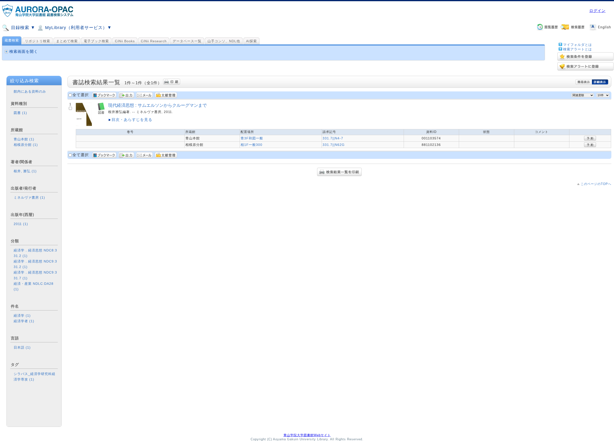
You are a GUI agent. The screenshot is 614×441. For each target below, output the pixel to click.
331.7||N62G (334, 145)
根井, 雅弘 (25, 171)
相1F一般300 (251, 145)
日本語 (22, 347)
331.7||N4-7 (333, 138)
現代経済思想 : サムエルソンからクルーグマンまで (157, 105)
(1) (24, 113)
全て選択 (80, 95)
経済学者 (24, 321)
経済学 (22, 315)
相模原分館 (26, 145)
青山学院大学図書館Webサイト (307, 435)
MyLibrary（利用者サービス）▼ (78, 27)
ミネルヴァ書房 (29, 197)
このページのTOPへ (596, 184)
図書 (20, 113)
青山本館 (24, 139)
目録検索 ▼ (22, 27)
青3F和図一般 (252, 138)
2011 (21, 224)
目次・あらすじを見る (132, 120)
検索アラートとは (577, 49)
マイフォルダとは (577, 45)
